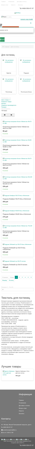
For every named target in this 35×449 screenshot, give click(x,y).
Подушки (26, 73)
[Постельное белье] (26, 83)
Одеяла (8, 73)
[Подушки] (26, 64)
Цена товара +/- (6, 100)
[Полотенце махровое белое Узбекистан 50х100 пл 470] (17, 177)
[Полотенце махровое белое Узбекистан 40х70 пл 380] (17, 122)
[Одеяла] (9, 64)
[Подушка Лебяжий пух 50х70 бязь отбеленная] (17, 244)
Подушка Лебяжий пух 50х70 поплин (15, 264)
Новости (13, 5)
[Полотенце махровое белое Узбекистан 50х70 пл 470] (17, 159)
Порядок (3, 107)
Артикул (3, 103)
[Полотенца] (9, 83)
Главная (3, 1)
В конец (11, 280)
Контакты (20, 5)
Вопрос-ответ (4, 5)
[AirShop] (17, 13)
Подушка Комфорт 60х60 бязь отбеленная (17, 214)
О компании (11, 1)
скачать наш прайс (26, 19)
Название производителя (8, 105)
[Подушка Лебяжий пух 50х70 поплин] (14, 261)
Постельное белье (26, 92)
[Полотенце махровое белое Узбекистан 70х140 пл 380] (17, 226)
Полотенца (9, 92)
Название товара (6, 101)
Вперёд (4, 280)
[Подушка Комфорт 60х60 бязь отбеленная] (16, 210)
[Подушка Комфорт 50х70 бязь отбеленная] (16, 195)
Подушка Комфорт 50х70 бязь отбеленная (17, 199)
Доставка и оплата (21, 1)
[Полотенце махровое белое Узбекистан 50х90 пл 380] (17, 140)
